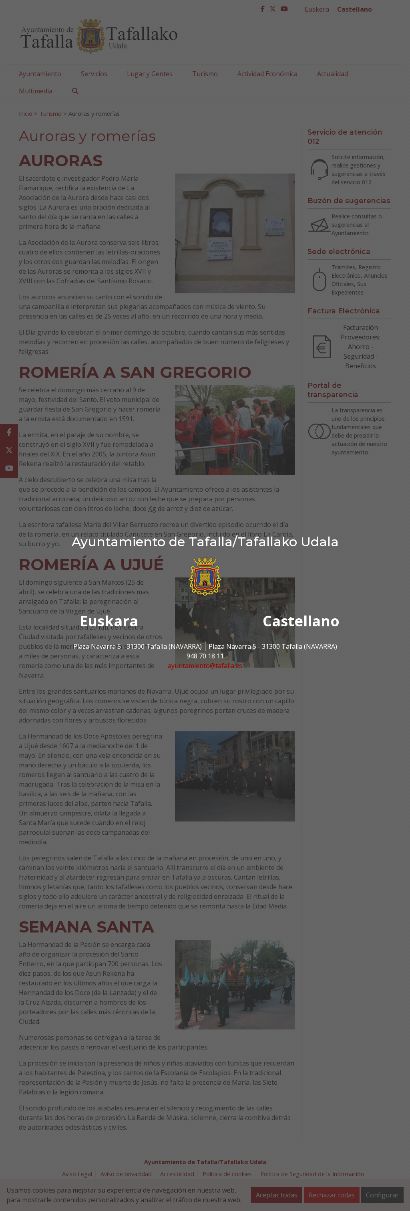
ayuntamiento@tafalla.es (205, 665)
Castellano (301, 621)
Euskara (109, 621)
